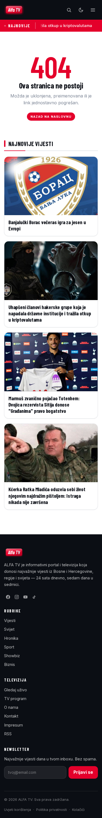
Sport (9, 647)
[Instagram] (16, 597)
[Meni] (93, 10)
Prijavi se (83, 772)
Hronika (11, 638)
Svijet (9, 629)
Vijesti (10, 620)
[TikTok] (34, 597)
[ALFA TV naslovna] (14, 10)
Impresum (13, 725)
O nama (11, 707)
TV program (15, 698)
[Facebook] (8, 597)
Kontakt (11, 716)
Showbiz (12, 655)
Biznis (9, 664)
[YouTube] (25, 597)
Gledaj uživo (15, 689)
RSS (8, 733)
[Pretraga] (69, 10)
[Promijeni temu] (81, 10)
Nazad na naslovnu (51, 116)
